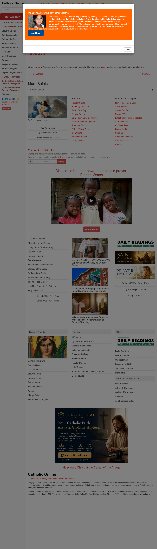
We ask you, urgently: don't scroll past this (48, 12)
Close (128, 49)
